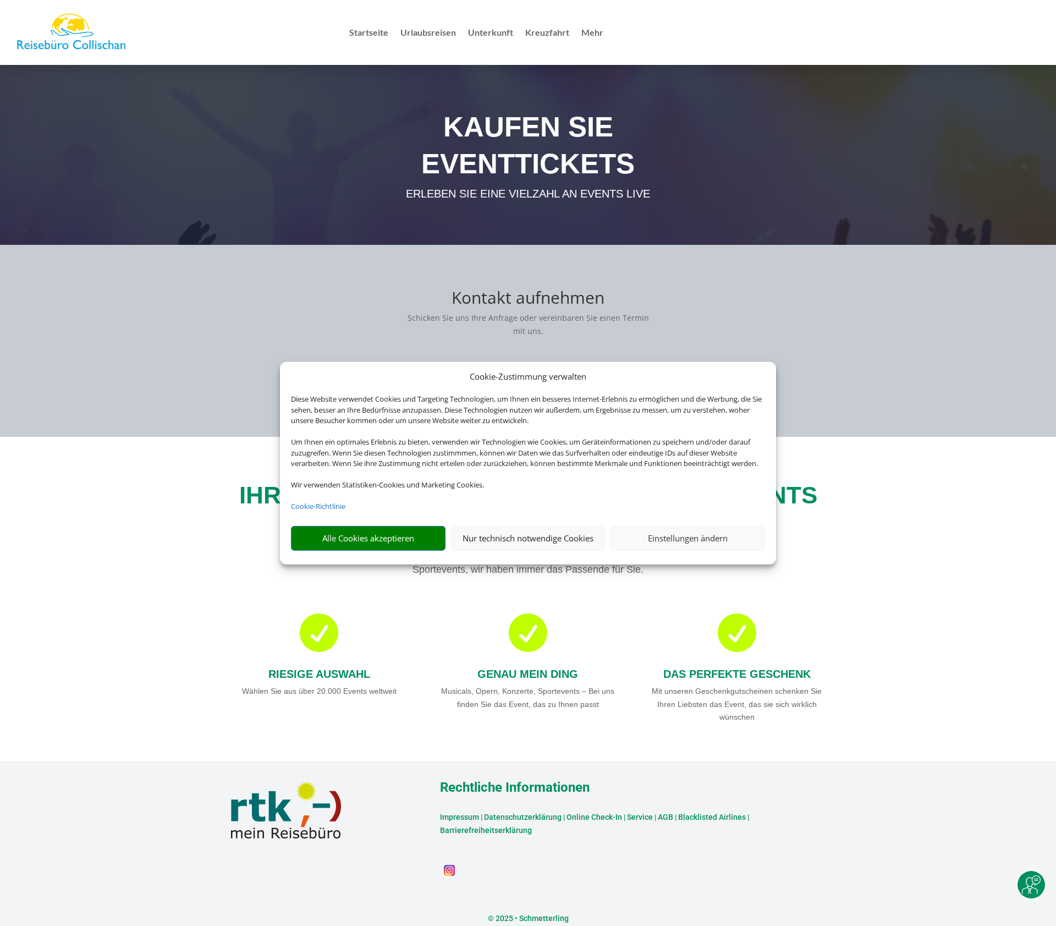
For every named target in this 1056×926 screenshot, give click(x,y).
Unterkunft (490, 33)
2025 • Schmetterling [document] (531, 918)
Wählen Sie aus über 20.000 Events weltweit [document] (319, 691)
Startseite (368, 33)
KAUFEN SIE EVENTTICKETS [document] (528, 145)
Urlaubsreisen (428, 33)
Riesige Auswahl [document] (319, 674)
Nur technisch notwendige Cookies (528, 538)
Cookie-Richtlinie (318, 506)
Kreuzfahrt (547, 33)
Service (640, 817)
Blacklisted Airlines (712, 817)
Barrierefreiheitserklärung (486, 830)
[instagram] (449, 874)
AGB (665, 817)
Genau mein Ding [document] (527, 674)
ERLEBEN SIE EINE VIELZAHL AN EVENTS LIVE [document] (528, 194)
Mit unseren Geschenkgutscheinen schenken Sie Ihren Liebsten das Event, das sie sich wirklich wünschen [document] (737, 704)
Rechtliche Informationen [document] (515, 788)
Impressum (459, 817)
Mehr (592, 33)
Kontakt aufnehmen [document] (528, 299)
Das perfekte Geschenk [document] (737, 674)
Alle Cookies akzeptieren (368, 538)
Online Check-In (594, 817)
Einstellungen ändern (688, 538)
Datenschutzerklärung (523, 817)
